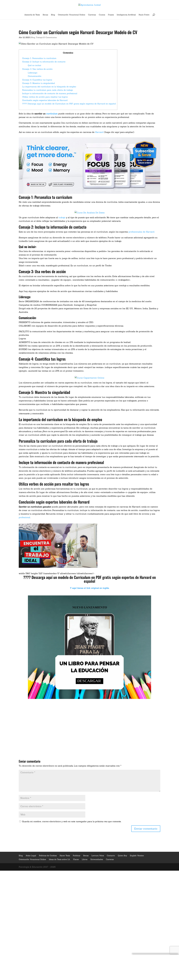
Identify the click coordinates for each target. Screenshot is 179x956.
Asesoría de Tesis (32, 15)
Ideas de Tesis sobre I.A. (59, 859)
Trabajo (39, 37)
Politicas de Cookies (48, 855)
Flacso (76, 859)
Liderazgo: (33, 72)
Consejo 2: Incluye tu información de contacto (44, 61)
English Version (137, 855)
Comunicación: (35, 76)
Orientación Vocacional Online (71, 15)
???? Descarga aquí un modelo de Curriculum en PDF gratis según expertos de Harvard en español (69, 103)
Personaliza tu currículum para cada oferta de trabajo (47, 90)
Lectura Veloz (97, 855)
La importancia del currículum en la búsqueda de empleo (49, 86)
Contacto (111, 855)
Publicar (76, 855)
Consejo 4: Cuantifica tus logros (37, 80)
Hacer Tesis (65, 855)
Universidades (96, 859)
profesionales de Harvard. (142, 231)
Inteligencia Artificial (126, 15)
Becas (45, 15)
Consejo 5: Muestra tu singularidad (38, 83)
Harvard (99, 132)
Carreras (92, 15)
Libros (84, 859)
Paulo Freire (144, 15)
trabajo (62, 217)
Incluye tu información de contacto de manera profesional (49, 93)
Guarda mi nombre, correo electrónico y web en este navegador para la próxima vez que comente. (71, 821)
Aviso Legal (31, 855)
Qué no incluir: (34, 65)
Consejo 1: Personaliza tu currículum (39, 58)
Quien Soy (122, 855)
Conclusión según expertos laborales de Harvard (44, 100)
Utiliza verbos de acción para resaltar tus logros (45, 97)
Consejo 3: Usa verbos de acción (37, 69)
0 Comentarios (50, 37)
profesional (24, 517)
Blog (53, 15)
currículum (52, 113)
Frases (111, 15)
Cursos (102, 15)
